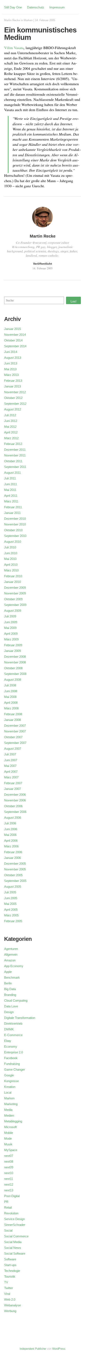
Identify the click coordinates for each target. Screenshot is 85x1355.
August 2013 (12, 357)
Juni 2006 (10, 829)
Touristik (9, 1276)
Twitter (8, 1288)
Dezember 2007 (15, 725)
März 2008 (11, 708)
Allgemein (10, 954)
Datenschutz (35, 7)
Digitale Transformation (19, 1017)
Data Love (11, 1006)
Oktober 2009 (13, 599)
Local (7, 1092)
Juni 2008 (10, 691)
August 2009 (12, 610)
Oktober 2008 (13, 668)
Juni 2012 (10, 421)
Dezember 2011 (15, 449)
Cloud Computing (15, 1000)
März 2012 (11, 438)
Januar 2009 (12, 651)
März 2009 (11, 639)
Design (9, 1012)
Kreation (9, 1086)
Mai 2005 (10, 904)
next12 (8, 1184)
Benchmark (12, 977)
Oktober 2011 (13, 461)
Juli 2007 (10, 754)
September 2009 (15, 605)
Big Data (10, 989)
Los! (73, 301)
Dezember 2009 (15, 587)
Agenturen (11, 948)
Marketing (11, 1104)
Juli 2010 (10, 547)
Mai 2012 (10, 426)
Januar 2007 (12, 789)
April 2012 (11, 432)
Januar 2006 (12, 858)
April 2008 (11, 702)
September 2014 (15, 346)
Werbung (10, 1311)
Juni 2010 (10, 553)
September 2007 (15, 743)
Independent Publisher (33, 1348)
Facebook (11, 1058)
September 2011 (15, 467)
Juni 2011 (10, 484)
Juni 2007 (10, 760)
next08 (8, 1161)
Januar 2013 (12, 386)
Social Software (14, 1253)
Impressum (57, 7)
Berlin (8, 983)
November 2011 (15, 455)
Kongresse (11, 1081)
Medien (9, 1115)
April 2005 (11, 909)
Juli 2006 (10, 823)
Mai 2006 (10, 835)
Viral (7, 1293)
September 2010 (15, 536)
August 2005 (12, 886)
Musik (8, 1144)
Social (8, 1230)
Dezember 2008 (15, 656)
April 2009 (11, 633)
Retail (8, 1207)
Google (9, 1075)
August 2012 (12, 409)
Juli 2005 (10, 892)
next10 (8, 1173)
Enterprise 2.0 (13, 1052)
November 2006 (15, 800)
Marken (28, 20)
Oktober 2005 (13, 875)
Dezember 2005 (15, 863)
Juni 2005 (10, 898)
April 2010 (11, 564)
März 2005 (11, 915)
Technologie (12, 1270)
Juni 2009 (10, 622)
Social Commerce (16, 1236)
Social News (12, 1247)
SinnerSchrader (14, 1224)
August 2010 (12, 541)
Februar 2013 (13, 380)
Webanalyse (12, 1305)
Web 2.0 (9, 1299)
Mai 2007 (10, 766)
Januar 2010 (12, 582)
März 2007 (11, 777)
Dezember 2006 (15, 794)
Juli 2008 (10, 685)
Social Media (12, 1242)
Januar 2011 (12, 513)
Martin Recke (12, 20)
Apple (8, 971)
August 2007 (12, 748)
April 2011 (10, 495)
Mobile (8, 1132)
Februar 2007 (13, 783)
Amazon (9, 960)
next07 (8, 1155)
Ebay (7, 1040)
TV (6, 1282)
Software (10, 1259)
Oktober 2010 (13, 530)
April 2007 (11, 771)
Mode (8, 1138)
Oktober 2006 (13, 806)
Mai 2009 (10, 628)
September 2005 (15, 881)
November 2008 (15, 662)
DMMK (9, 1029)
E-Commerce (13, 1035)
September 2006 (15, 812)
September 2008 (15, 674)
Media (8, 1109)
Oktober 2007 (13, 737)
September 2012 (15, 403)
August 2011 (12, 472)
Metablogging (13, 1121)
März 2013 (11, 375)
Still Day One (13, 7)
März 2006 (11, 846)
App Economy (13, 966)
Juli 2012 (10, 415)
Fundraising (12, 1063)
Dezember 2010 (15, 518)
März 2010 (11, 570)
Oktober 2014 (13, 340)
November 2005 (15, 869)
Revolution (11, 1213)
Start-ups (10, 1265)
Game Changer (14, 1069)
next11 (8, 1178)
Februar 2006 (13, 852)
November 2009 (15, 593)
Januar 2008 (12, 720)
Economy (10, 1046)
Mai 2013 (10, 369)
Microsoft (10, 1127)
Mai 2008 (10, 697)
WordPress (58, 1348)
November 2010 (15, 524)
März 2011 (11, 501)
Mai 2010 (10, 559)
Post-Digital (12, 1196)
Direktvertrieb (13, 1023)
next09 (8, 1167)
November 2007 (15, 731)
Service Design (14, 1219)
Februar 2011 (13, 507)
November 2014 (15, 334)
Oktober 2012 (13, 398)
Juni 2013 (10, 363)
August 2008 (12, 679)
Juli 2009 (10, 616)
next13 (8, 1190)
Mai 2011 (10, 490)
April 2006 (11, 840)
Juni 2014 (10, 352)
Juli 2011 (10, 478)
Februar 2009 (13, 645)
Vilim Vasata (14, 47)
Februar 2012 (13, 444)
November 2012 (15, 392)
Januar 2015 (12, 329)
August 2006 (12, 817)
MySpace (10, 1150)
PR (6, 1201)
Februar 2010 (13, 576)
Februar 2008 (13, 714)
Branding (10, 994)
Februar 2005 (13, 921)
